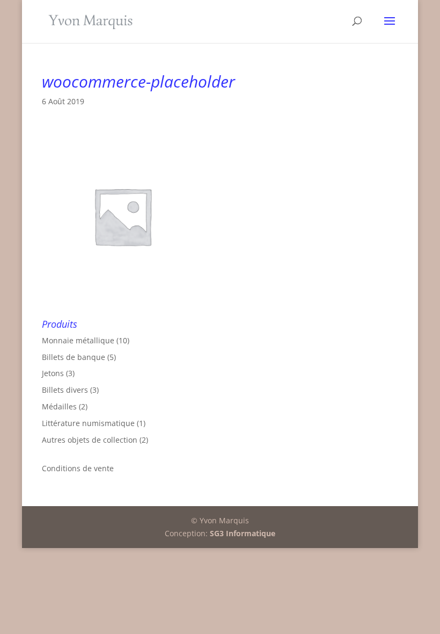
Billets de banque (73, 357)
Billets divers (65, 390)
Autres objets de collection (89, 440)
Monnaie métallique (78, 340)
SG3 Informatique (242, 533)
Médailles (59, 406)
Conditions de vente (78, 468)
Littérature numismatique (88, 423)
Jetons (53, 373)
